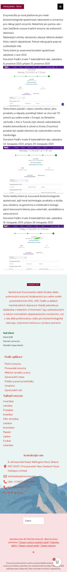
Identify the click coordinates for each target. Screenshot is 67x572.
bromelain (9, 427)
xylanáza (8, 445)
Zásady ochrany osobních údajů (33, 542)
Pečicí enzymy (13, 363)
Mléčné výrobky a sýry (17, 372)
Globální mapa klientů (13, 345)
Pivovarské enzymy (15, 368)
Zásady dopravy (48, 545)
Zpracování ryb (13, 390)
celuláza (7, 405)
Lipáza (6, 436)
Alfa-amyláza (11, 418)
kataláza (8, 414)
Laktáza (7, 423)
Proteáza (8, 410)
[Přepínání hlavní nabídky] (60, 6)
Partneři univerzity (11, 341)
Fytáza (7, 440)
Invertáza (8, 401)
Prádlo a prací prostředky (19, 381)
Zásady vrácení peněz (29, 545)
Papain (7, 432)
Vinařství (10, 385)
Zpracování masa (14, 377)
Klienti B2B (8, 337)
